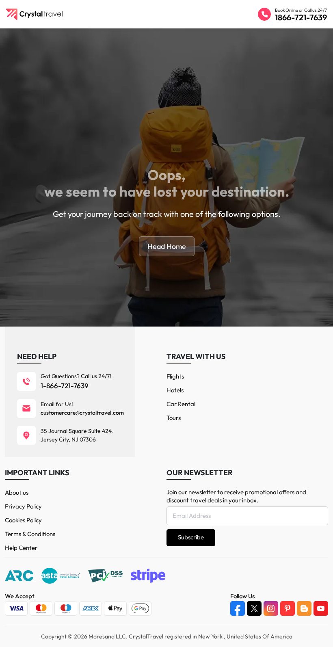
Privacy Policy (23, 506)
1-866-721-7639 (65, 385)
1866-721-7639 (301, 17)
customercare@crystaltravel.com (82, 412)
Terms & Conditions (30, 534)
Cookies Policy (23, 520)
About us (16, 492)
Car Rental (180, 404)
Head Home (166, 246)
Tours (173, 418)
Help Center (21, 548)
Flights (175, 376)
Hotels (175, 390)
